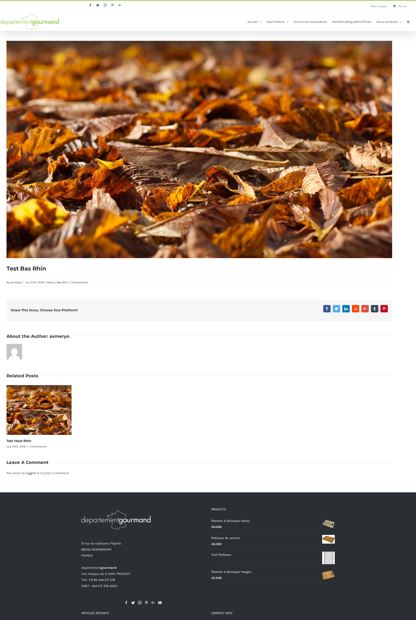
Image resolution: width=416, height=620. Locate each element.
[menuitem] (379, 6)
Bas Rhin (62, 282)
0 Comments (79, 282)
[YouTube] (160, 602)
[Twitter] (133, 602)
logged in (32, 473)
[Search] (408, 21)
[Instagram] (139, 602)
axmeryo (15, 282)
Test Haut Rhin (18, 441)
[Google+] (153, 602)
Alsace (51, 282)
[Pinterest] (146, 602)
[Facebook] (126, 602)
